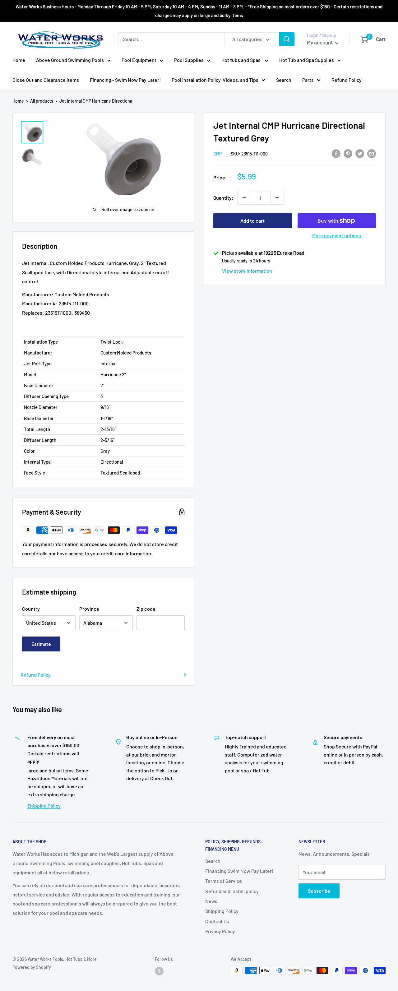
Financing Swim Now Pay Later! (239, 871)
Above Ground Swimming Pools (70, 60)
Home (18, 60)
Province (89, 609)
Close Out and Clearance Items (45, 80)
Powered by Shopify (31, 967)
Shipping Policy (44, 805)
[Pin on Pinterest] (348, 153)
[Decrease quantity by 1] (244, 197)
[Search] (286, 39)
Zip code (146, 609)
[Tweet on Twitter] (359, 153)
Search (283, 80)
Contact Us (217, 921)
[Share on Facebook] (336, 153)
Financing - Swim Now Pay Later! (125, 80)
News (211, 901)
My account (320, 42)
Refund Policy (346, 80)
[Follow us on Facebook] (159, 971)
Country (31, 609)
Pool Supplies (189, 60)
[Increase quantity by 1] (277, 197)
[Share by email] (371, 153)
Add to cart (252, 221)
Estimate (41, 644)
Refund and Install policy (232, 891)
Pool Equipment (139, 60)
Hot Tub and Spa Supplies (306, 60)
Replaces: (33, 313)
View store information (247, 271)
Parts (308, 80)
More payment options (336, 235)
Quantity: (223, 198)
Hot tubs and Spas (241, 60)
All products (41, 101)
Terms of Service (223, 881)
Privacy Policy (220, 931)
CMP (217, 153)
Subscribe (319, 891)
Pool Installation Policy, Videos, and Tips (215, 80)
